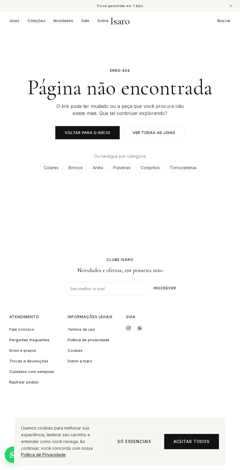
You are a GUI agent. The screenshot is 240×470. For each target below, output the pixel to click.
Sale (85, 21)
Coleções (36, 21)
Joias (14, 21)
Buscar (224, 21)
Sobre (103, 21)
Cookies (75, 350)
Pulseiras (122, 167)
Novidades (63, 21)
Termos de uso (81, 329)
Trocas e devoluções (28, 361)
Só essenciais (134, 441)
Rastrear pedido (24, 382)
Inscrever (165, 288)
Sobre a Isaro (80, 361)
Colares (51, 167)
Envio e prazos (22, 350)
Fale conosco (21, 329)
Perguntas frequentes (29, 339)
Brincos (75, 167)
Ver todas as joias (154, 132)
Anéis (98, 167)
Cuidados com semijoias (31, 371)
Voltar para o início (87, 132)
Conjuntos (150, 167)
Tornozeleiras (183, 167)
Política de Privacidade (43, 454)
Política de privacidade (88, 339)
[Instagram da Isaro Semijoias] (128, 328)
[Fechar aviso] (231, 5)
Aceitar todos (192, 441)
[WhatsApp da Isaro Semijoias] (139, 328)
